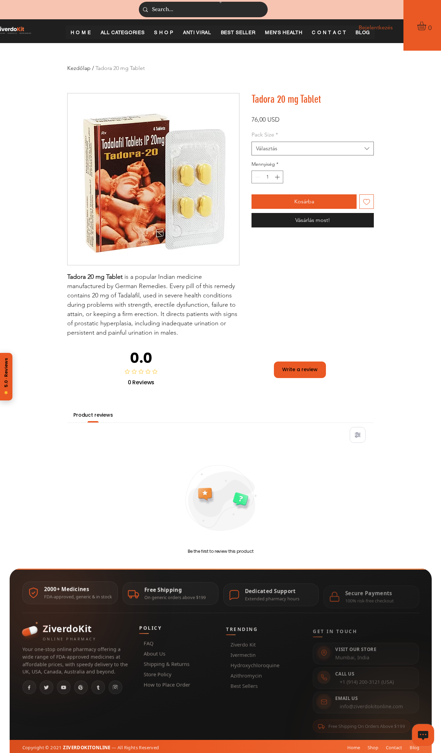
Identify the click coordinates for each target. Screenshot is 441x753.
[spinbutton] (267, 177)
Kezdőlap (79, 68)
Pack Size (265, 134)
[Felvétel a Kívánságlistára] (366, 201)
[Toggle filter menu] (358, 435)
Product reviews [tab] (93, 414)
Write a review (300, 369)
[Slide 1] (220, 2)
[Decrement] (257, 177)
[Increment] (278, 177)
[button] (427, 25)
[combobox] (313, 148)
